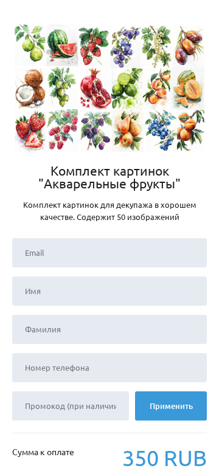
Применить (171, 405)
